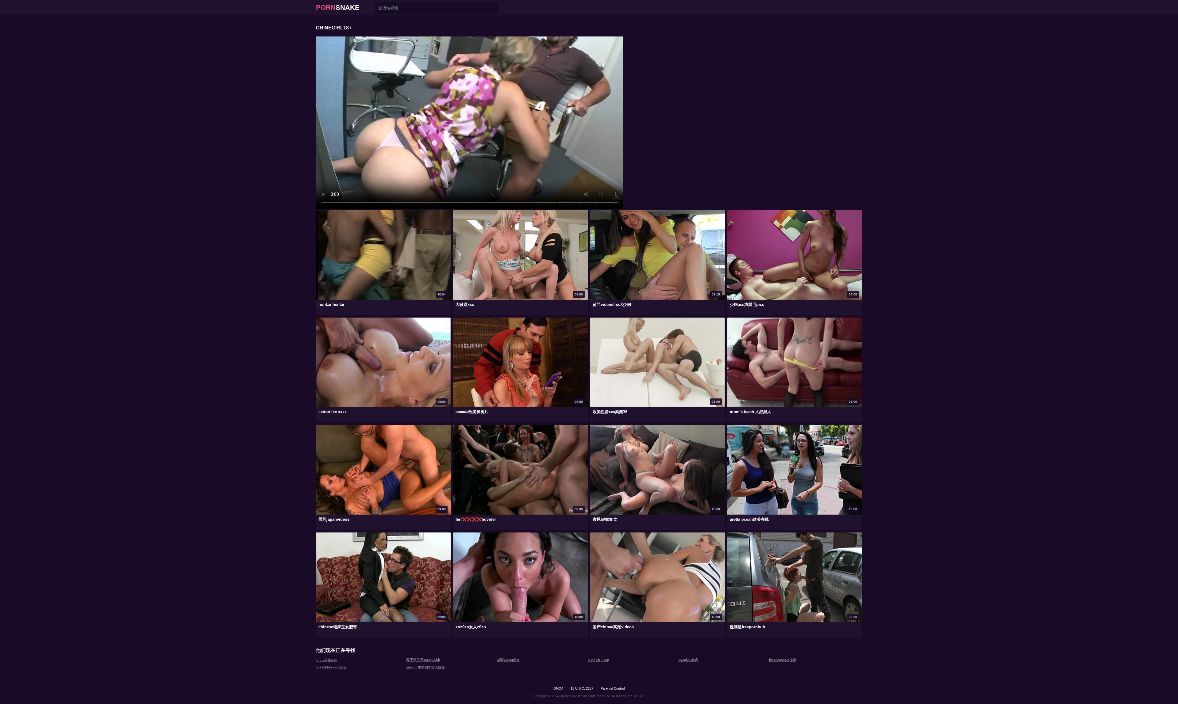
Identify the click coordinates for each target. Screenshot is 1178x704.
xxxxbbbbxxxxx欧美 (331, 667)
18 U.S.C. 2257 (582, 688)
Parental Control (613, 688)
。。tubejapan (326, 659)
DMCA (558, 688)
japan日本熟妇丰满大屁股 (425, 667)
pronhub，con (598, 659)
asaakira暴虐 (688, 659)
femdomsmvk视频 (782, 659)
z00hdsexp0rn (508, 659)
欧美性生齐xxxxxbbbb (423, 659)
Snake (338, 7)
